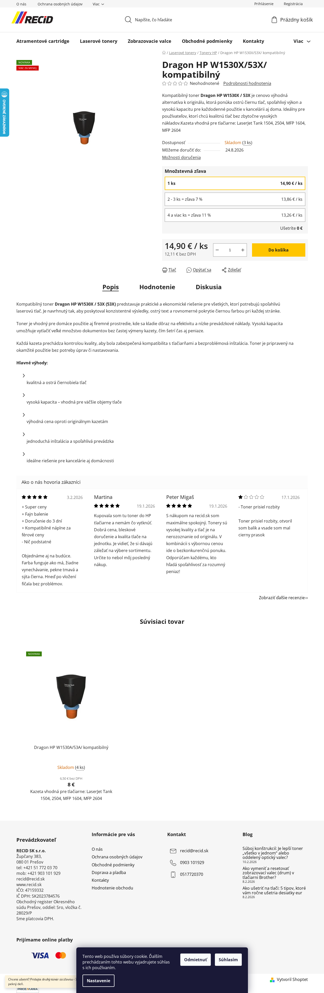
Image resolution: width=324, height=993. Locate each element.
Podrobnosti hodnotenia (247, 83)
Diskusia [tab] (209, 287)
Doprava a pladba (109, 872)
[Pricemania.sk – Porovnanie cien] (27, 988)
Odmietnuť (195, 959)
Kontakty (100, 880)
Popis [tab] (110, 287)
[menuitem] (43, 41)
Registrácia (293, 3)
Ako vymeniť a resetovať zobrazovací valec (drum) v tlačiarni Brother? (268, 873)
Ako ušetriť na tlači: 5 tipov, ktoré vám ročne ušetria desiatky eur (274, 890)
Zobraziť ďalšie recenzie (282, 597)
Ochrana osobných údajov (60, 4)
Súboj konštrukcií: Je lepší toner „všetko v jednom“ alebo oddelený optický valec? (273, 853)
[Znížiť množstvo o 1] (217, 250)
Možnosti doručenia (181, 157)
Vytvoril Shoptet (292, 979)
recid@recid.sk (194, 851)
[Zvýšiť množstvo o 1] (243, 250)
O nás (21, 4)
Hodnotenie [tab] (157, 287)
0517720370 (191, 874)
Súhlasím (228, 959)
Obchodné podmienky (113, 865)
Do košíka (278, 250)
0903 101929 (192, 863)
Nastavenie (98, 981)
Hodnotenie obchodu (112, 888)
